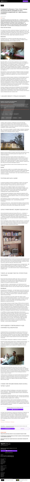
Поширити (3, 18)
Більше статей (3, 432)
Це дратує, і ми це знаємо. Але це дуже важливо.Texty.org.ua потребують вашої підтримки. (9, 102)
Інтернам (2, 470)
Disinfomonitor (3, 469)
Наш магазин (2, 473)
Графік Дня (2, 474)
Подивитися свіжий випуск (9, 452)
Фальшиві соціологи (3, 467)
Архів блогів (2, 475)
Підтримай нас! (3, 472)
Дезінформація (3, 468)
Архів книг (2, 476)
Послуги (2, 466)
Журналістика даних (3, 465)
